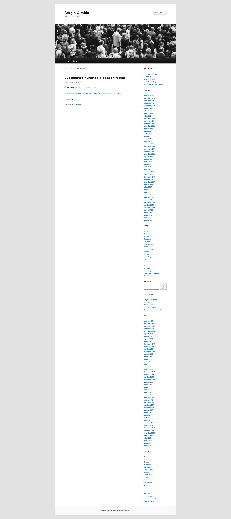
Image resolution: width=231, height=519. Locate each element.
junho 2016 (148, 215)
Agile (146, 231)
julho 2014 (148, 220)
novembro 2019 (149, 121)
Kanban (147, 246)
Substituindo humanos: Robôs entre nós (94, 77)
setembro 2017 (149, 182)
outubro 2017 (149, 179)
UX (145, 259)
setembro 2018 (149, 154)
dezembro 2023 (149, 98)
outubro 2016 (149, 205)
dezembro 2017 (149, 177)
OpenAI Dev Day (150, 82)
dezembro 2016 (149, 202)
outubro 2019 (149, 123)
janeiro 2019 (148, 144)
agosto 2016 (148, 210)
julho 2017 (148, 187)
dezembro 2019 (149, 118)
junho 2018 (148, 161)
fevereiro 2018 (149, 172)
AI (144, 234)
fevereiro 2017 (149, 197)
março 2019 (148, 141)
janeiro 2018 (148, 174)
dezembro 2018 (149, 146)
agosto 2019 (148, 128)
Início (67, 61)
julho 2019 (148, 131)
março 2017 (148, 195)
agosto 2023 (148, 108)
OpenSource (148, 249)
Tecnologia (77, 105)
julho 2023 (148, 111)
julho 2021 (148, 116)
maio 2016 (147, 217)
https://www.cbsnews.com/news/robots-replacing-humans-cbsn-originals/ (93, 93)
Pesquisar (147, 281)
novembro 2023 (149, 100)
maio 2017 (147, 189)
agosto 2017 (148, 184)
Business (147, 239)
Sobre (75, 61)
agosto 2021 (148, 113)
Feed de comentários (152, 273)
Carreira (147, 241)
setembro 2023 (149, 105)
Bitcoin (146, 236)
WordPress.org (149, 276)
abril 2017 (147, 192)
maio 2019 (147, 136)
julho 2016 (148, 212)
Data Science (149, 244)
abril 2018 (147, 167)
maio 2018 (147, 164)
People (146, 252)
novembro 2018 (149, 149)
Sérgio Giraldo (76, 12)
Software (147, 254)
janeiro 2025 (148, 95)
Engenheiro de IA (150, 74)
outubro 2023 (149, 103)
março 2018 (148, 169)
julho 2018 (148, 159)
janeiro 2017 (148, 200)
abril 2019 (147, 139)
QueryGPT (148, 76)
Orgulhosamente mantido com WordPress (115, 510)
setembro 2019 (149, 126)
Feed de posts (149, 271)
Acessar (147, 268)
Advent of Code (149, 79)
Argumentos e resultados (153, 84)
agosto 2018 (148, 156)
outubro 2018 (149, 151)
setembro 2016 (149, 207)
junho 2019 (148, 134)
